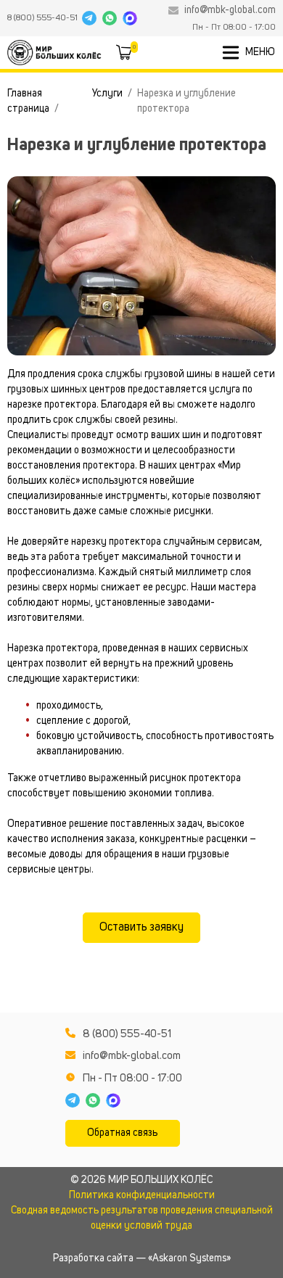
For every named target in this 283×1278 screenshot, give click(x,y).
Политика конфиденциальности (142, 1195)
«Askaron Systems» (189, 1258)
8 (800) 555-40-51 (42, 18)
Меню (260, 52)
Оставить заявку (141, 927)
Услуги (107, 93)
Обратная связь (122, 1133)
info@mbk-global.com (230, 10)
